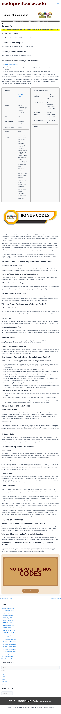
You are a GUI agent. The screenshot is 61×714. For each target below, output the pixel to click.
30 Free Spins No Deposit (9, 646)
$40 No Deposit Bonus (8, 625)
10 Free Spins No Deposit (9, 637)
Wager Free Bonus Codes (7, 659)
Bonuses (15, 21)
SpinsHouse (4, 684)
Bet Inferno (4, 676)
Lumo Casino (4, 681)
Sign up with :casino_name (11, 64)
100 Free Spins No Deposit (9, 654)
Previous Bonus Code (6, 598)
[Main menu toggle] (58, 3)
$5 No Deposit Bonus (8, 610)
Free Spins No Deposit (7, 635)
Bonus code (37, 21)
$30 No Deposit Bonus (8, 622)
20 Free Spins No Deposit (9, 641)
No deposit (22, 21)
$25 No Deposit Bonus (8, 620)
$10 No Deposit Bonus (8, 613)
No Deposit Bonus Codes (30, 591)
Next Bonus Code (56, 598)
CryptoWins (4, 679)
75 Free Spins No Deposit (9, 651)
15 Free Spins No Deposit (9, 639)
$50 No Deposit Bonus (8, 627)
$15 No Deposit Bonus (8, 615)
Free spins (29, 21)
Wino (2, 674)
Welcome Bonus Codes (7, 656)
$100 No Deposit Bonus (9, 630)
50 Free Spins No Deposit (9, 649)
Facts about (45, 21)
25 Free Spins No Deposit (9, 644)
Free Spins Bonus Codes (7, 632)
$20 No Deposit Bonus (8, 618)
